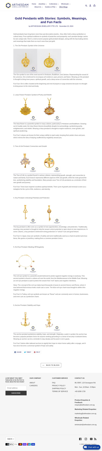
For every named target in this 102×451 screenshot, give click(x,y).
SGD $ (9, 439)
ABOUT (32, 383)
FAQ (53, 383)
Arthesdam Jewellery (90, 444)
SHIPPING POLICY (59, 388)
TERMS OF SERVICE (60, 391)
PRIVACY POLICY (58, 385)
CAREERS (34, 385)
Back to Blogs (52, 365)
